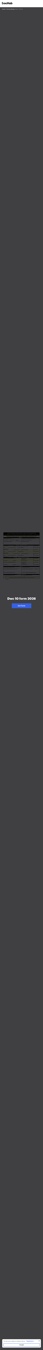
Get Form (21, 606)
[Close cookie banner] (39, 1340)
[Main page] (7, 3)
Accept (21, 1345)
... (30, 1341)
